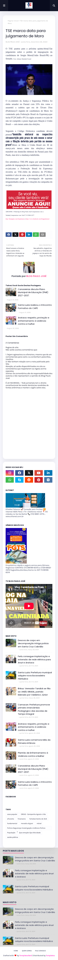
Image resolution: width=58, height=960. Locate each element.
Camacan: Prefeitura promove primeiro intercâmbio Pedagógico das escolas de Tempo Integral (34, 709)
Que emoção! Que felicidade (30, 833)
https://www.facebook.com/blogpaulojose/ (38, 219)
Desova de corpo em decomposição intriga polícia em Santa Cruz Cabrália (33, 643)
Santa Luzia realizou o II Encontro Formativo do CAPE (35, 306)
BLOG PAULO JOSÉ (13, 42)
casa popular (12, 814)
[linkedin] (48, 473)
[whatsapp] (10, 480)
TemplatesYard (25, 955)
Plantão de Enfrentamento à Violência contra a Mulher (33, 754)
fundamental (12, 823)
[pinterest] (38, 480)
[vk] (48, 480)
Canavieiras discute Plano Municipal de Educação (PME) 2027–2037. (33, 292)
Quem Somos (27, 951)
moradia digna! (27, 823)
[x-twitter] (29, 473)
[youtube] (38, 473)
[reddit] (29, 480)
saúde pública (12, 837)
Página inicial (13, 21)
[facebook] (19, 473)
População (11, 833)
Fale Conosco (40, 951)
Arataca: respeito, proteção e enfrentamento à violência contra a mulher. (33, 320)
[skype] (19, 480)
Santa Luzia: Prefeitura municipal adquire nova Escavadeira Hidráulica (35, 675)
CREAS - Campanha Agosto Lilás (33, 814)
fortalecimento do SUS (38, 819)
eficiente (10, 819)
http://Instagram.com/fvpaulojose (15, 219)
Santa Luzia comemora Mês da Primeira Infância (34, 741)
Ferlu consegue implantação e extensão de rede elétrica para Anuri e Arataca (34, 659)
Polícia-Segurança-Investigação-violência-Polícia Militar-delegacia (26, 828)
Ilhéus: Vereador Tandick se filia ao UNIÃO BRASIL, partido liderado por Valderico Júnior (34, 691)
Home (16, 951)
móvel (39, 823)
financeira (22, 819)
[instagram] (10, 473)
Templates (50, 955)
